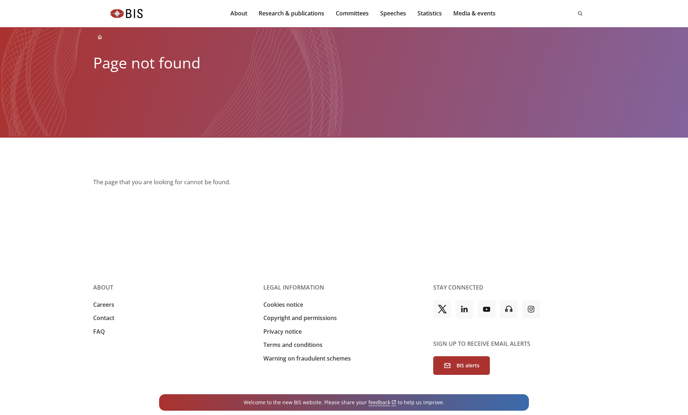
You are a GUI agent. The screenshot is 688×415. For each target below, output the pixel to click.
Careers (103, 305)
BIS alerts (468, 365)
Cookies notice (283, 305)
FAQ (99, 331)
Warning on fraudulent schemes (307, 358)
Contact (103, 318)
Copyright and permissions (300, 318)
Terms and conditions (292, 345)
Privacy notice (282, 331)
